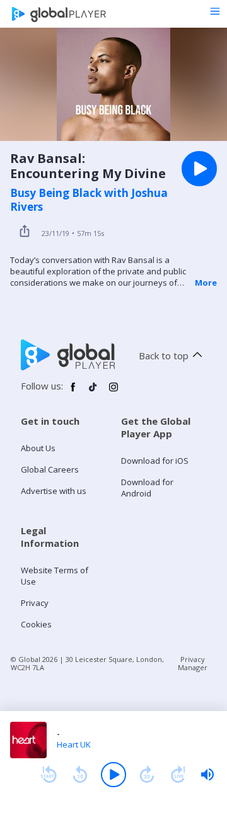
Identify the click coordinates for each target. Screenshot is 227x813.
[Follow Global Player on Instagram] (113, 392)
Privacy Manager (192, 663)
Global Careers (50, 469)
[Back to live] (178, 774)
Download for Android (147, 487)
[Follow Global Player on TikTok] (93, 392)
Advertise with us (53, 490)
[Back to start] (48, 774)
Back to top (164, 355)
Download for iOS (155, 460)
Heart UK (74, 744)
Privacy (35, 602)
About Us (38, 448)
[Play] (113, 774)
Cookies (36, 624)
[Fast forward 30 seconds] (147, 774)
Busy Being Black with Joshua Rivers (89, 200)
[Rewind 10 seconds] (80, 774)
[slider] (207, 775)
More (206, 282)
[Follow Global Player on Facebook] (73, 392)
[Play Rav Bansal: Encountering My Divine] (199, 168)
